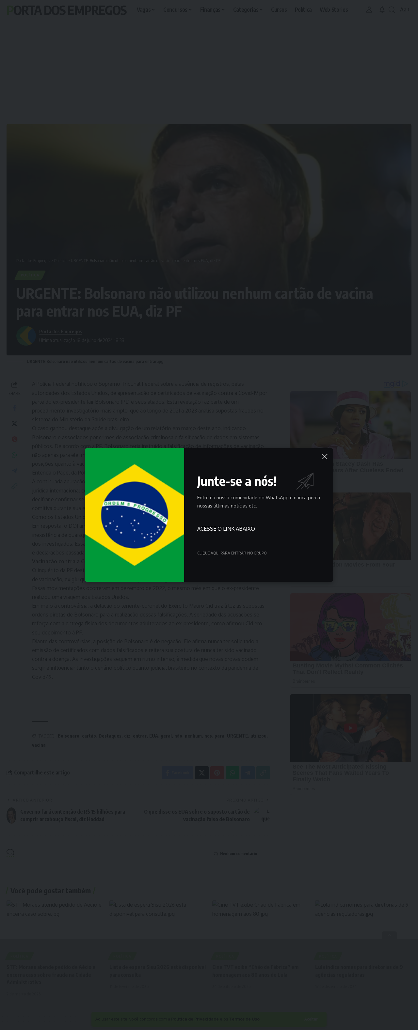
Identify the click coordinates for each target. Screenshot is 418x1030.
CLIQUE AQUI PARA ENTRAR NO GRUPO (231, 552)
